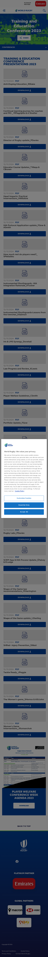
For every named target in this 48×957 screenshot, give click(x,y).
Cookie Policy (19, 491)
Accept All (24, 512)
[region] (24, 478)
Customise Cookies (24, 498)
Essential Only (24, 505)
